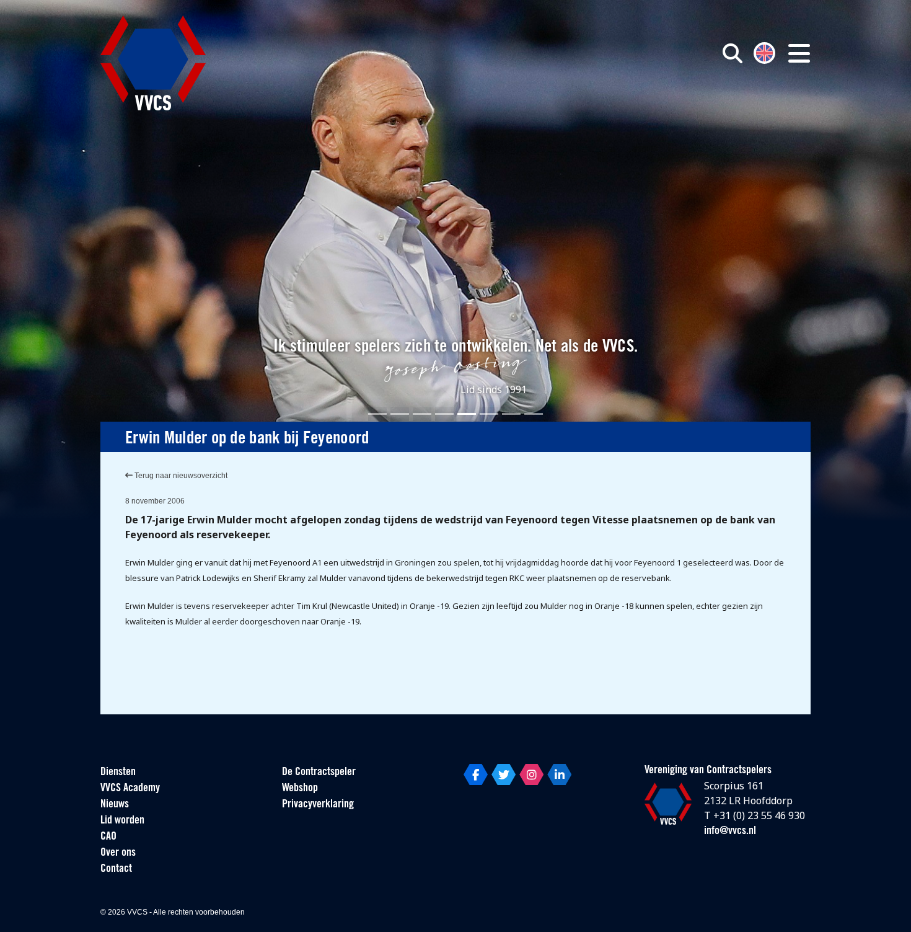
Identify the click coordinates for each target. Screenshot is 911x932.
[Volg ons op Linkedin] (559, 774)
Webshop (300, 788)
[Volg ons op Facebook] (476, 774)
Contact (116, 869)
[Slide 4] (444, 414)
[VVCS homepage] (153, 63)
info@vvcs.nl (730, 831)
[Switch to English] (764, 52)
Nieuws (114, 804)
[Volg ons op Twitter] (503, 774)
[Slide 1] (377, 414)
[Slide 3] (422, 414)
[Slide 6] (489, 414)
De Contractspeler (319, 772)
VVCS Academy (130, 788)
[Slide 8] (533, 414)
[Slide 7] (511, 414)
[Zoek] (732, 53)
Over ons (118, 853)
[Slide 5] (466, 414)
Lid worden (122, 821)
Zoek (590, 110)
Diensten (118, 772)
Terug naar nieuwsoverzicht (180, 475)
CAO (108, 837)
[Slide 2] (399, 414)
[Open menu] (799, 53)
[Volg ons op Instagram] (531, 774)
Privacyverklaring (318, 804)
